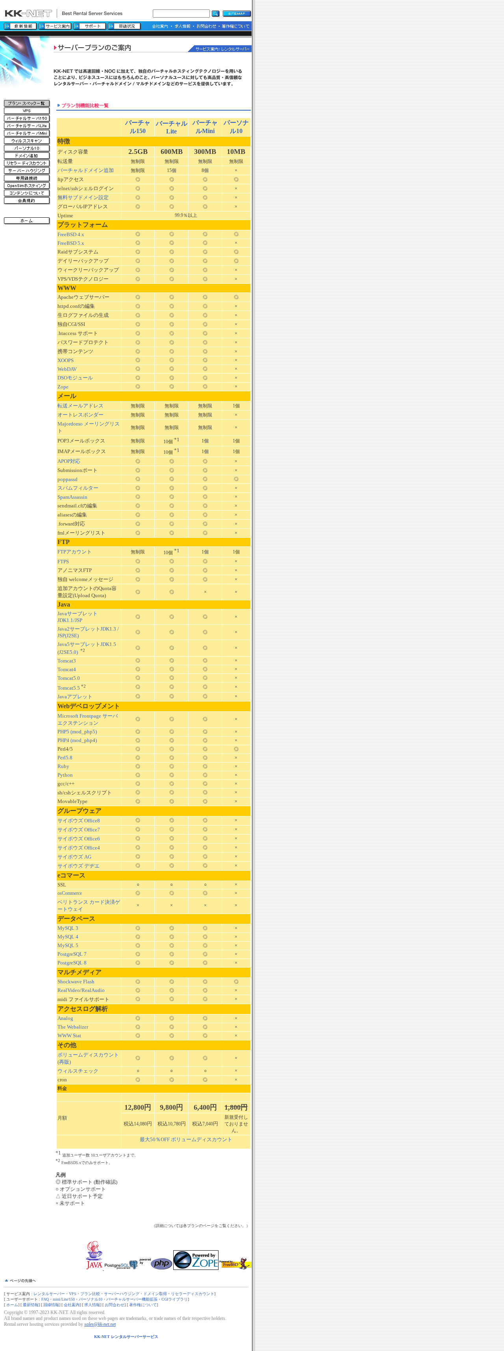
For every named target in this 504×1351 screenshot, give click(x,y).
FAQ (45, 1299)
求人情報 (92, 1305)
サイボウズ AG (74, 857)
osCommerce (69, 893)
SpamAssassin (72, 497)
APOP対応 (68, 461)
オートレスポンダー (80, 415)
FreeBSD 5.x (70, 243)
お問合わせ (114, 1305)
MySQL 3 (67, 928)
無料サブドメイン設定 (83, 197)
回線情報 (51, 1305)
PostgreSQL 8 (72, 963)
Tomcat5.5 (68, 688)
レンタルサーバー (49, 1294)
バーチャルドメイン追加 (85, 170)
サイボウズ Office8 (78, 821)
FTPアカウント (74, 552)
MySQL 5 (67, 945)
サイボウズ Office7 (78, 830)
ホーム (12, 1305)
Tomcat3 (66, 661)
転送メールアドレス (80, 406)
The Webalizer (72, 1027)
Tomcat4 (66, 669)
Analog (65, 1018)
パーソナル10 (90, 1299)
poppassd (67, 479)
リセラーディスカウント (192, 1294)
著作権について (143, 1305)
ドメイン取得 (155, 1294)
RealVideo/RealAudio (81, 990)
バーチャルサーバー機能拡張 (132, 1299)
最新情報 (31, 1305)
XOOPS (65, 360)
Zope (63, 387)
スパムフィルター (77, 488)
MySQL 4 (67, 937)
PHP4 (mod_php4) (77, 740)
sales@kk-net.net (100, 1324)
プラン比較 (90, 1294)
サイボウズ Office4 (78, 848)
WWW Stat (69, 1035)
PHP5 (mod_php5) (77, 732)
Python (65, 775)
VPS (72, 1294)
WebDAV (67, 369)
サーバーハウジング (121, 1294)
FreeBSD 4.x (70, 234)
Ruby (63, 766)
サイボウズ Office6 (78, 839)
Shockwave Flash (75, 982)
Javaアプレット (75, 697)
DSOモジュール (75, 378)
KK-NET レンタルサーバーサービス (126, 1336)
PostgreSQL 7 (72, 954)
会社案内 (72, 1305)
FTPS (63, 561)
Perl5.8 (64, 758)
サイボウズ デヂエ (78, 866)
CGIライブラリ (174, 1299)
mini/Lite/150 (64, 1299)
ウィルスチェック (77, 1071)
